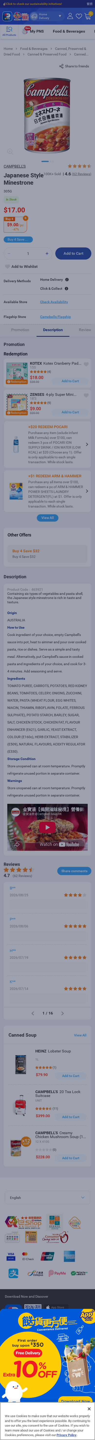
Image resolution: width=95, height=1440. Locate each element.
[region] (47, 1421)
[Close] (89, 1409)
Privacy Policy (66, 1435)
